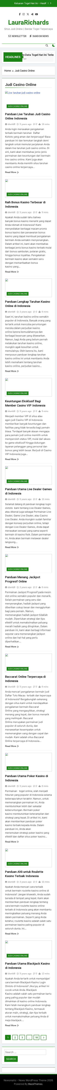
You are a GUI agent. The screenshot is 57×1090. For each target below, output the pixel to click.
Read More (10, 172)
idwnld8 (11, 124)
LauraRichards (28, 22)
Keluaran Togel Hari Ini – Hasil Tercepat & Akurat (29, 3)
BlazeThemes (35, 1084)
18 (36, 1037)
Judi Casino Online (17, 106)
